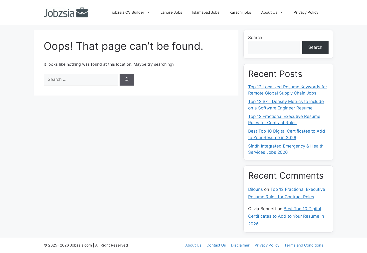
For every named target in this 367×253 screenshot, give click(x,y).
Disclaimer (240, 245)
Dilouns (255, 189)
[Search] (127, 80)
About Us (269, 12)
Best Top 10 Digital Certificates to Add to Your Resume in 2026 (286, 216)
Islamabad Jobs (205, 12)
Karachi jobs (240, 12)
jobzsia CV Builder (128, 12)
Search (255, 37)
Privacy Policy (306, 12)
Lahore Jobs (171, 12)
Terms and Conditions (303, 245)
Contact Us (216, 245)
